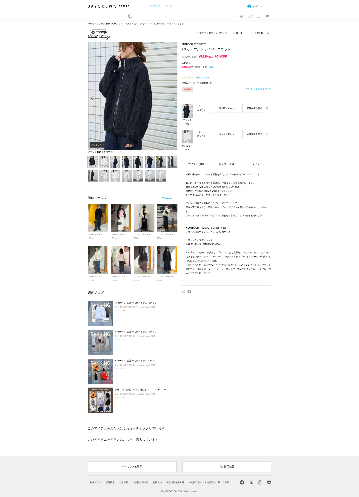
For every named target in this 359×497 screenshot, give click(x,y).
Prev (92, 98)
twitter (183, 291)
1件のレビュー (202, 77)
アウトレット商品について (257, 89)
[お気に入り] (250, 16)
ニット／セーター (142, 24)
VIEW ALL (167, 198)
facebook (189, 291)
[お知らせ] (258, 16)
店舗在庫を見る (254, 108)
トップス (127, 24)
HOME (91, 24)
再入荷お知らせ (226, 108)
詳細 (211, 67)
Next (173, 98)
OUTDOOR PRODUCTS (108, 24)
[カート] (267, 16)
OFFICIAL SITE (258, 33)
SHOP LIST (239, 33)
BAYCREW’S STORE (111, 6)
